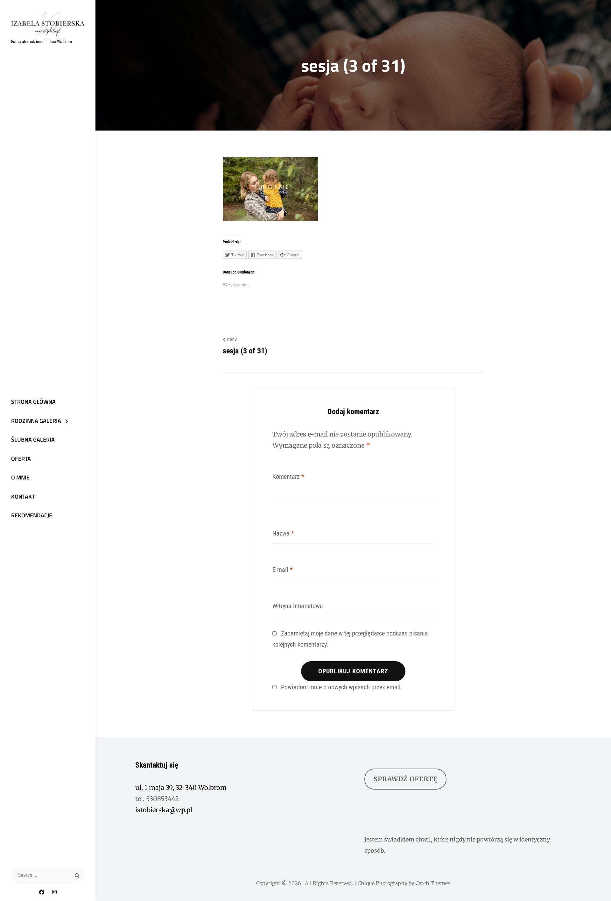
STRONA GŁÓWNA (33, 401)
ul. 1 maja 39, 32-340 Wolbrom (181, 787)
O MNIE (20, 477)
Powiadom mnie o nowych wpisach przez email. (341, 687)
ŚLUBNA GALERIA (33, 439)
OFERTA (21, 458)
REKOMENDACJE (31, 515)
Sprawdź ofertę (406, 779)
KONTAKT (23, 496)
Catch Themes (433, 883)
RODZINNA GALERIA (36, 420)
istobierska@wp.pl (163, 810)
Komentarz (288, 476)
